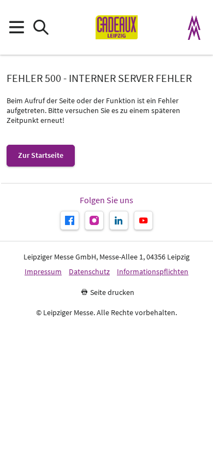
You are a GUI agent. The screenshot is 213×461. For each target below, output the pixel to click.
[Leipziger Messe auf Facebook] (69, 220)
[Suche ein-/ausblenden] (40, 27)
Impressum (43, 271)
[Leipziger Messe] (194, 27)
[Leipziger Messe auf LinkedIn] (118, 220)
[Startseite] (116, 27)
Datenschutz (89, 271)
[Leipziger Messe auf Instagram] (94, 220)
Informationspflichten (152, 271)
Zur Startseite (40, 155)
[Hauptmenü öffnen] (16, 27)
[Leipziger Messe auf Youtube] (143, 220)
